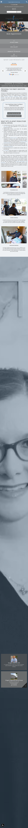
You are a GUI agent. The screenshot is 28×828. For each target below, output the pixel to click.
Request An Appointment (14, 116)
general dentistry (9, 96)
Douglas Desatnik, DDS (14, 663)
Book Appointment (14, 34)
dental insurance (13, 137)
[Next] (25, 70)
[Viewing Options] (2, 825)
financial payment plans (8, 146)
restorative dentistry (18, 96)
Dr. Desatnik (6, 150)
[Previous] (3, 70)
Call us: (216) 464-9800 (14, 113)
